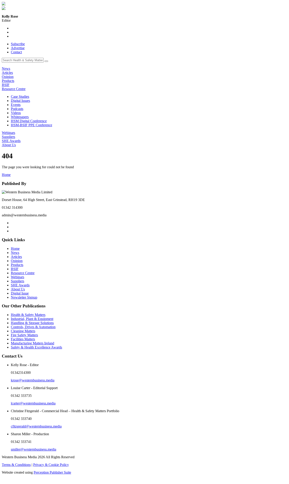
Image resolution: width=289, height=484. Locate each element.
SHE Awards (11, 141)
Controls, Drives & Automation (33, 327)
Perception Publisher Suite (52, 472)
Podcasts (17, 109)
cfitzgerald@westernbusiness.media (36, 426)
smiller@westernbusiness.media (33, 449)
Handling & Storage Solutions (32, 323)
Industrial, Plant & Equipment (32, 319)
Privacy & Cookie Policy (51, 465)
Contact (16, 52)
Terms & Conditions (16, 465)
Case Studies (20, 96)
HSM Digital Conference (29, 121)
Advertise (18, 48)
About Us (9, 145)
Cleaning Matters (23, 331)
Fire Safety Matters (24, 335)
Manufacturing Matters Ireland (32, 343)
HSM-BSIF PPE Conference (31, 125)
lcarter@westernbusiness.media (33, 403)
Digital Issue (20, 293)
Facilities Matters (23, 339)
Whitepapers (20, 117)
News (6, 68)
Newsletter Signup (24, 297)
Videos (16, 113)
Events (16, 105)
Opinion (8, 77)
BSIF (5, 85)
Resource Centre (14, 89)
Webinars (8, 133)
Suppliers (8, 137)
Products (8, 81)
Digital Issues (20, 101)
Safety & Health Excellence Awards (36, 347)
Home (6, 175)
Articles (7, 73)
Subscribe (18, 44)
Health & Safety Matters (28, 315)
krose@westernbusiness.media (32, 380)
